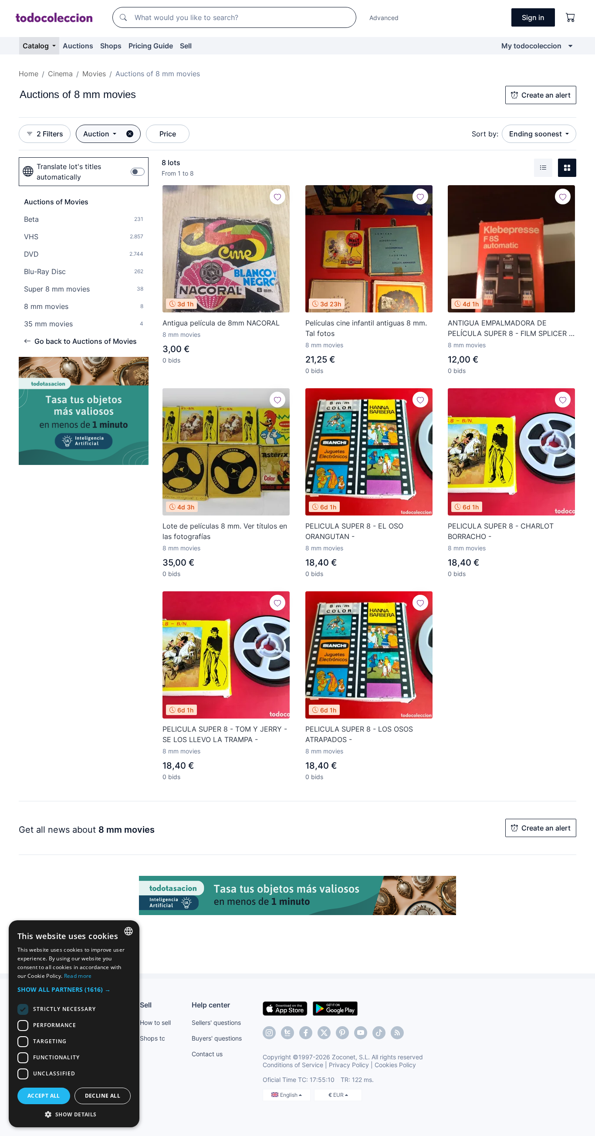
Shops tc (152, 1038)
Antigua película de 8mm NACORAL (221, 323)
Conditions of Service (293, 1064)
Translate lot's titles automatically (69, 171)
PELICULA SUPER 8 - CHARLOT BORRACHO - (501, 531)
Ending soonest (536, 133)
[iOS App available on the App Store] (285, 1008)
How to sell (155, 1022)
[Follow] (277, 196)
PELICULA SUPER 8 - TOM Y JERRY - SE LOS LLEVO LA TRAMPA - (224, 734)
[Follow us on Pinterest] (342, 1032)
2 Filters (50, 133)
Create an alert (546, 95)
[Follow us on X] (324, 1032)
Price (167, 133)
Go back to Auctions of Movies (85, 341)
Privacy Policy (349, 1064)
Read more (78, 976)
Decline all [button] (102, 1095)
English (289, 1095)
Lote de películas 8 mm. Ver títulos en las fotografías (224, 531)
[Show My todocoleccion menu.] (570, 45)
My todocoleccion (531, 45)
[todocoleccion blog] (397, 1032)
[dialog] (74, 1023)
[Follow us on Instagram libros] (287, 1032)
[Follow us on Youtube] (360, 1032)
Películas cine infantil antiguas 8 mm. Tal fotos (366, 328)
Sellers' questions (216, 1022)
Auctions (78, 45)
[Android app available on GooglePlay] (335, 1008)
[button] (74, 989)
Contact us (207, 1054)
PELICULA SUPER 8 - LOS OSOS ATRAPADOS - (359, 734)
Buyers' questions (217, 1038)
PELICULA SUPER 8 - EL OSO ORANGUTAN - (354, 531)
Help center (211, 1004)
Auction (97, 133)
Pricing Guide (150, 45)
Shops (111, 45)
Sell (186, 45)
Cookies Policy (395, 1064)
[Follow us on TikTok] (378, 1032)
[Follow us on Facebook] (305, 1032)
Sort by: (485, 133)
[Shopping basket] (570, 17)
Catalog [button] (37, 45)
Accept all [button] (43, 1095)
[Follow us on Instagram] (269, 1032)
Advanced (384, 17)
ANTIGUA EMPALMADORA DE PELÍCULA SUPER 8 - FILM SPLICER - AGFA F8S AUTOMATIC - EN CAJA (510, 329)
